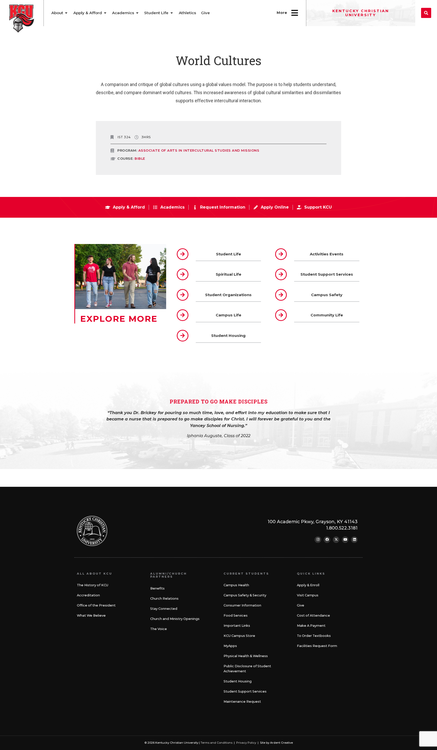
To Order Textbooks (314, 636)
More (282, 12)
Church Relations (164, 598)
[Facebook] (327, 539)
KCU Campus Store (239, 636)
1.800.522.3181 (342, 528)
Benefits (157, 588)
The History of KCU (92, 585)
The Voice (158, 629)
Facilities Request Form (317, 646)
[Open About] (66, 13)
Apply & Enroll (308, 585)
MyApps (230, 646)
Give (300, 605)
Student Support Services (245, 691)
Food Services (236, 615)
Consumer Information (242, 605)
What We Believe (91, 615)
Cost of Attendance (313, 615)
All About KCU (94, 573)
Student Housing (238, 681)
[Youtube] (345, 539)
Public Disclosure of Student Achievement (247, 668)
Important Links (237, 625)
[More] (294, 13)
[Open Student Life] (171, 13)
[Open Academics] (137, 13)
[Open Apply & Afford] (105, 13)
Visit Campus (307, 595)
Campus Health (236, 585)
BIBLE (140, 158)
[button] (426, 13)
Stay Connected (163, 609)
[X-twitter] (336, 539)
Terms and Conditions (216, 742)
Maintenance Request (242, 701)
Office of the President (96, 605)
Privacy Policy (246, 742)
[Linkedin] (354, 539)
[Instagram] (318, 539)
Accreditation (88, 595)
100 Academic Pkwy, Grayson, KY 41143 (313, 521)
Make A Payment (311, 625)
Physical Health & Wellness (246, 656)
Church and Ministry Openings (175, 619)
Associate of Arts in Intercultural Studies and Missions (198, 150)
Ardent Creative (281, 742)
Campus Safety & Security (245, 595)
